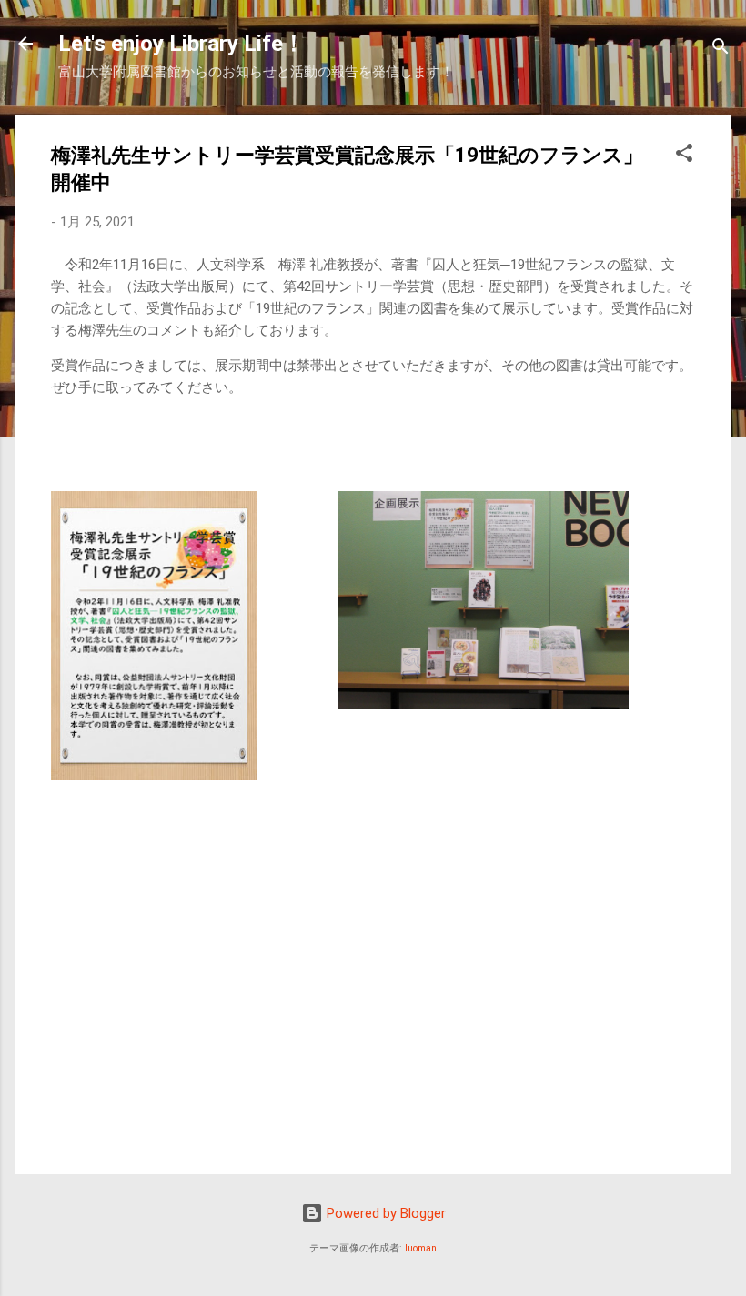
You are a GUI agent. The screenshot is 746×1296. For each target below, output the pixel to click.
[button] (684, 156)
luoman (421, 1248)
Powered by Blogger (384, 1213)
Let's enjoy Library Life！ (181, 43)
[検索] (720, 49)
